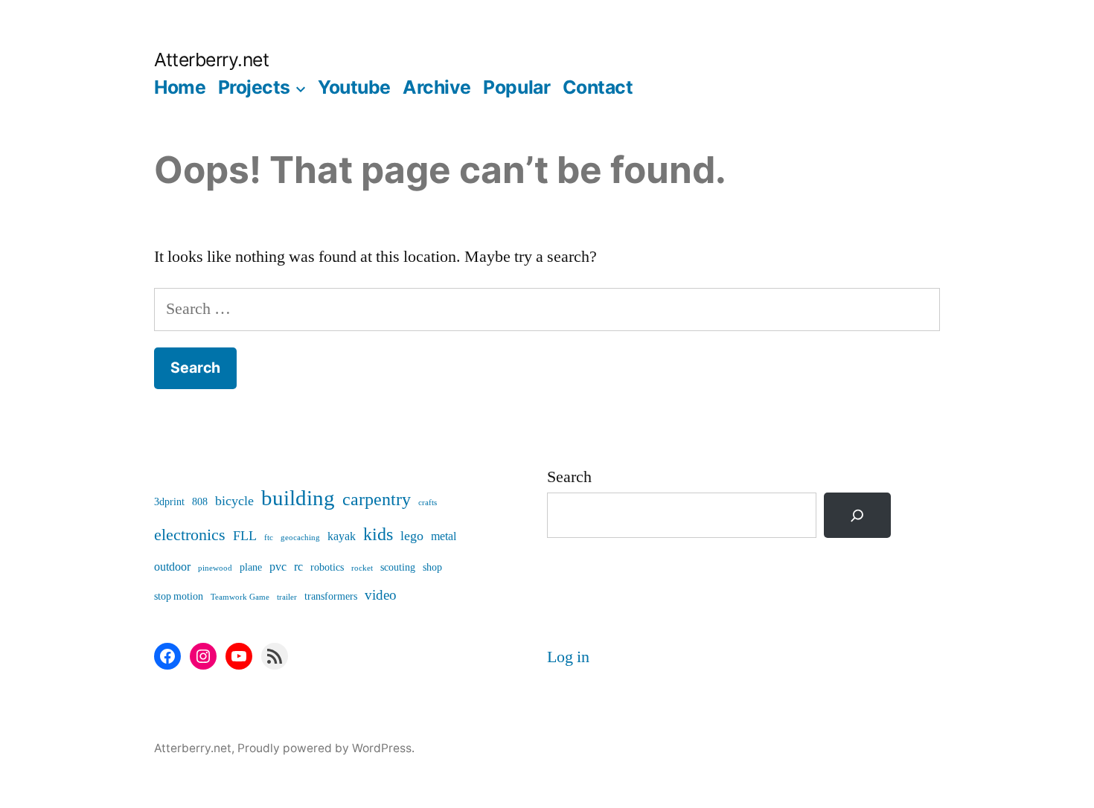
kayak (341, 536)
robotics (327, 567)
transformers (330, 596)
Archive (437, 87)
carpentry (376, 499)
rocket (362, 568)
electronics (189, 535)
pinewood (215, 568)
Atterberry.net (211, 59)
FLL (245, 536)
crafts (427, 502)
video (381, 595)
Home (179, 87)
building (298, 498)
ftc (268, 537)
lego (411, 536)
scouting (397, 567)
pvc (278, 566)
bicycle (234, 501)
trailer (287, 597)
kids (378, 534)
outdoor (172, 566)
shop (432, 567)
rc (298, 566)
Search (569, 476)
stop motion (178, 596)
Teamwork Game (240, 597)
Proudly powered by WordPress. (326, 748)
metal (443, 536)
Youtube (354, 87)
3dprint (169, 502)
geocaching (300, 537)
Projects (254, 87)
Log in (568, 657)
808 (200, 502)
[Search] (857, 515)
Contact (598, 87)
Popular (516, 87)
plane (251, 567)
